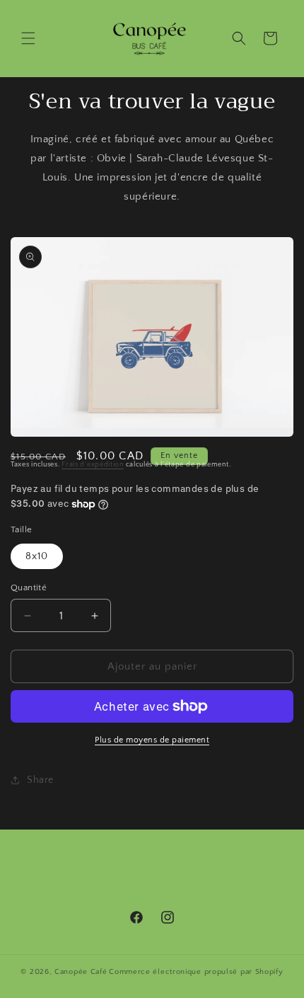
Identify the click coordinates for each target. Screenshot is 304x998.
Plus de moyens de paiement (152, 740)
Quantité (29, 587)
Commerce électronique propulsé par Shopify (196, 972)
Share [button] (40, 780)
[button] (28, 38)
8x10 (36, 556)
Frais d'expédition (93, 465)
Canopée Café (80, 972)
